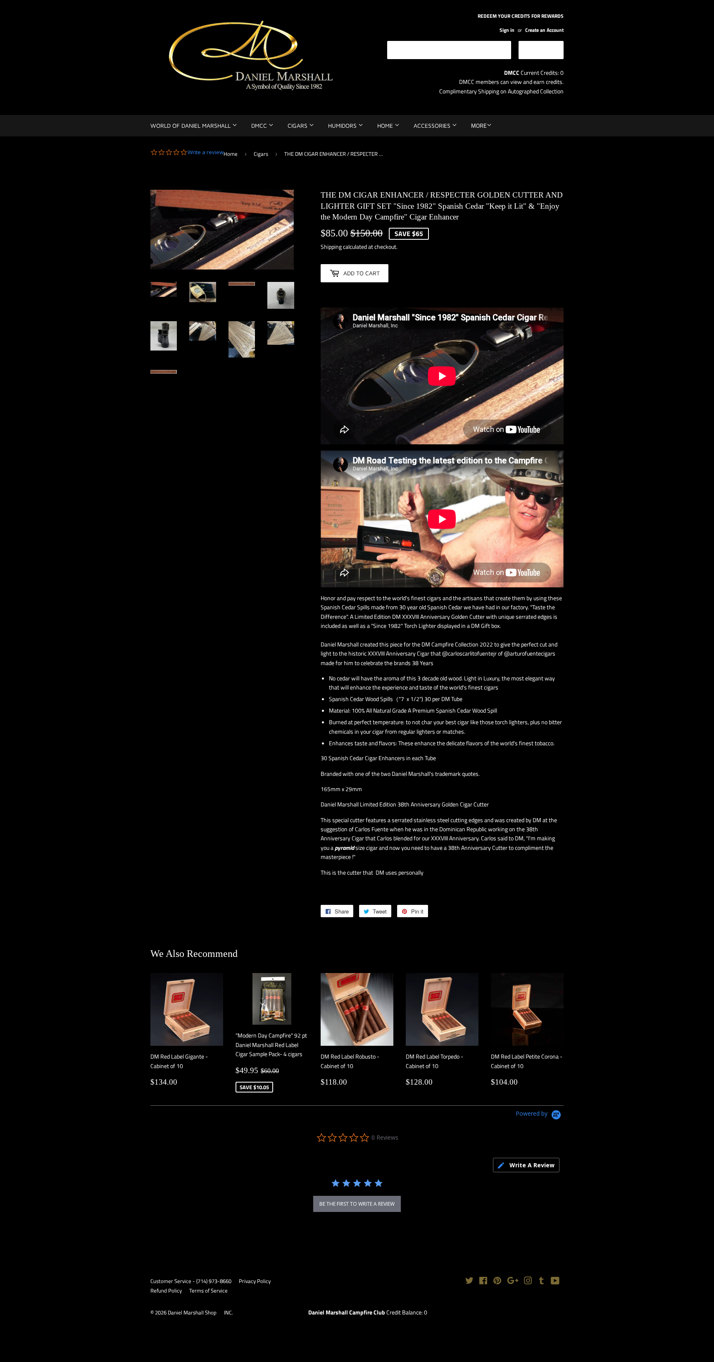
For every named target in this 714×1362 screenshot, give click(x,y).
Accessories (433, 125)
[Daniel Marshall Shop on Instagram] (528, 1281)
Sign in (507, 30)
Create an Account (544, 30)
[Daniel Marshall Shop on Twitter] (469, 1281)
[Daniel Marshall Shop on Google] (513, 1281)
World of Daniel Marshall (191, 125)
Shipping (331, 246)
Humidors (343, 125)
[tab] (526, 1165)
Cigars (298, 125)
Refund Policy (166, 1290)
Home (386, 125)
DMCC (260, 125)
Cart (547, 49)
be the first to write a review (357, 1203)
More (479, 125)
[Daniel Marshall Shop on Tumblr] (541, 1281)
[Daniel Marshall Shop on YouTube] (555, 1281)
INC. (228, 1312)
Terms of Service (208, 1290)
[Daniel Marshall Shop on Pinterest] (497, 1281)
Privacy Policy (255, 1281)
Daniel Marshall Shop (192, 1312)
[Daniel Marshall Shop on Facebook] (483, 1281)
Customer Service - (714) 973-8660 (190, 1281)
